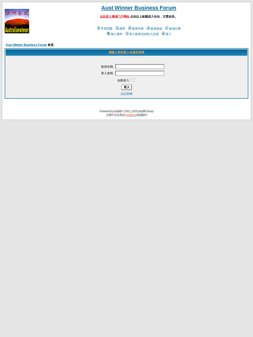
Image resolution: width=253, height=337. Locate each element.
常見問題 (107, 28)
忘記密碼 (126, 93)
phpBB (118, 111)
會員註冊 (175, 28)
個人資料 (117, 34)
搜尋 (122, 28)
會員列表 (138, 28)
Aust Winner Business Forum (138, 8)
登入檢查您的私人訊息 (144, 34)
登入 (168, 34)
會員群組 (156, 28)
